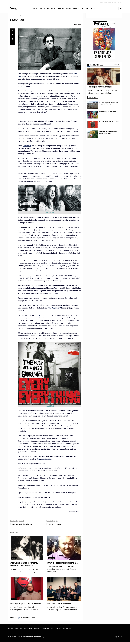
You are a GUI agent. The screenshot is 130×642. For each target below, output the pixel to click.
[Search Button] (121, 8)
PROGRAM (61, 8)
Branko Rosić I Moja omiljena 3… (62, 562)
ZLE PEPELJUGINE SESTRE (107, 112)
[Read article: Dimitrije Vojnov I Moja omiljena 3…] (27, 589)
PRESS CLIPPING (112, 2)
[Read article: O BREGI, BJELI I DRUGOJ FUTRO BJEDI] (103, 76)
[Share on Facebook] (12, 30)
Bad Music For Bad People (59, 603)
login (18, 618)
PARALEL (35, 8)
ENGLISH (93, 8)
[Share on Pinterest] (12, 39)
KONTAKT (120, 2)
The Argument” (54, 308)
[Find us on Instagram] (116, 636)
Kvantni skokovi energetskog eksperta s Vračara (108, 132)
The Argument (45, 315)
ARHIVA (75, 8)
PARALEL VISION (51, 8)
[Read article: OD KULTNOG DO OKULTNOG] (92, 124)
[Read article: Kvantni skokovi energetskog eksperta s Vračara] (92, 134)
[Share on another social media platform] (12, 43)
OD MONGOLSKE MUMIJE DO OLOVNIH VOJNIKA (108, 103)
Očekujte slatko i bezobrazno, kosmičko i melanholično (24, 564)
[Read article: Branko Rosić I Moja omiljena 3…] (64, 548)
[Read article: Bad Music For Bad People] (64, 589)
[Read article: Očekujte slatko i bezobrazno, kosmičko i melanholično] (27, 548)
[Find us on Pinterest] (121, 636)
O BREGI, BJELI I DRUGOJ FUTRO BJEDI (99, 87)
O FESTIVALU (84, 8)
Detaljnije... (93, 97)
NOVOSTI (42, 8)
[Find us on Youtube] (118, 636)
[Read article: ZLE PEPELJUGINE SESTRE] (92, 114)
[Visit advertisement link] (104, 40)
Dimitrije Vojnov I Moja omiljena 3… (26, 603)
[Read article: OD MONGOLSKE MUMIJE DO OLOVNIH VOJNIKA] (92, 105)
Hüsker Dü (27, 146)
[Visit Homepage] (14, 8)
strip (38, 459)
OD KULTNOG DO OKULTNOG (109, 121)
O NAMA (101, 2)
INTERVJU (68, 8)
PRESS (105, 2)
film (49, 459)
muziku (44, 459)
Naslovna (12, 15)
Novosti (116, 64)
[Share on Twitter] (12, 35)
